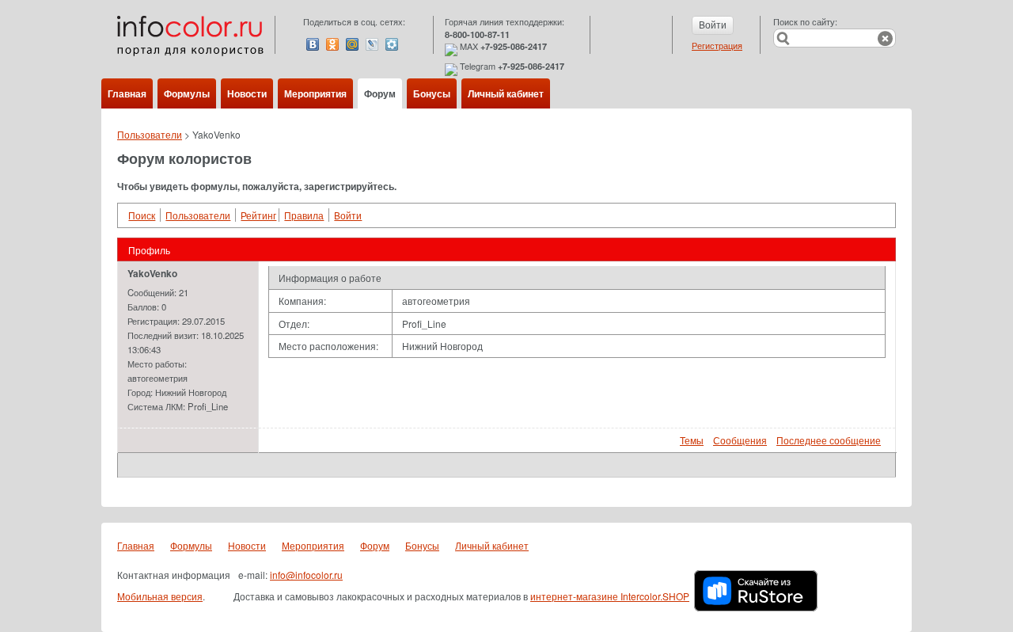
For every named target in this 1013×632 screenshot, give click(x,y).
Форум (380, 93)
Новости (247, 93)
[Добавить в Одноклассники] (332, 44)
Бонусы (431, 93)
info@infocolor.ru (306, 574)
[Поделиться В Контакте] (312, 44)
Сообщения (740, 440)
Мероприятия (315, 93)
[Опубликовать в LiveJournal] (372, 44)
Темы (692, 440)
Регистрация (717, 45)
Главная (127, 93)
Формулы (187, 93)
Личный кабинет (506, 93)
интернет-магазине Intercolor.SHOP (609, 596)
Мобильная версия (160, 596)
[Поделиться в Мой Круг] (391, 44)
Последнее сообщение (828, 440)
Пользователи (149, 134)
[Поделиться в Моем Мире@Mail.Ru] (352, 44)
